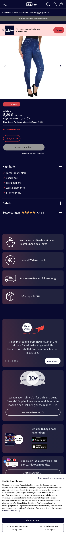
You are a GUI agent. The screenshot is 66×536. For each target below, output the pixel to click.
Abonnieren (52, 361)
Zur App (59, 30)
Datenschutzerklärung (10, 511)
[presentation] (5, 66)
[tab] (33, 212)
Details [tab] (7, 203)
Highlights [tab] (9, 166)
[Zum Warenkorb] (61, 4)
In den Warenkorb (24, 147)
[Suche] (48, 4)
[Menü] (4, 4)
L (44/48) (10, 138)
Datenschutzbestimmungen (51, 478)
